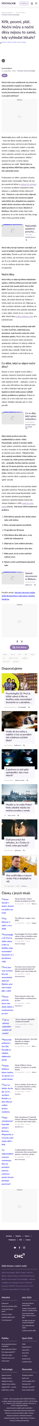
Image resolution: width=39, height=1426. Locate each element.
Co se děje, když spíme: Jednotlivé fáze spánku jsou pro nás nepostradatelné (31, 416)
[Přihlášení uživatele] (32, 3)
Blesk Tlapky (20, 1272)
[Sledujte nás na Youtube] (15, 1247)
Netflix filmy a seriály (8, 1390)
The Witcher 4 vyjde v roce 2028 (25, 919)
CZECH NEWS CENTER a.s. (27, 1399)
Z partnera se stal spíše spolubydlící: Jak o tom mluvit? (17, 772)
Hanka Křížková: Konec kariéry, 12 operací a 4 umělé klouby (25, 1067)
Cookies (31, 1413)
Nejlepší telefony (7, 1378)
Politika (5, 1338)
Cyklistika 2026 (27, 1362)
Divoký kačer (5, 1361)
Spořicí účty (25, 1378)
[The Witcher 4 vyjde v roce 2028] (8, 924)
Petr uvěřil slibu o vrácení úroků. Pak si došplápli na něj (18, 878)
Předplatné (12, 1240)
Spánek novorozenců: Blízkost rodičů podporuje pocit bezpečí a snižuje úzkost (31, 576)
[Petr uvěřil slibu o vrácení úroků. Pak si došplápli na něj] (19, 865)
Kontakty (9, 1236)
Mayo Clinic (18, 596)
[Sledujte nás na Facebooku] (19, 1247)
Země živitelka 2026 (28, 1390)
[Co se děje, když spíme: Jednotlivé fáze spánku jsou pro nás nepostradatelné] (13, 421)
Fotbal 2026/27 (27, 1347)
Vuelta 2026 (25, 1289)
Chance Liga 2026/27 (12, 1289)
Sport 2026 (27, 1338)
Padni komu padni (7, 1355)
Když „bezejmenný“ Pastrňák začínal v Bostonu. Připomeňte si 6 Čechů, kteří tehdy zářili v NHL (26, 1119)
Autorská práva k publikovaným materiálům (19, 1408)
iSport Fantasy (13, 1276)
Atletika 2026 (26, 1359)
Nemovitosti (12, 1279)
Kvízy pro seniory (7, 1314)
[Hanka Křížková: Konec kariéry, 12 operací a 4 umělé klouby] (8, 1072)
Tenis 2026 (25, 1353)
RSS (20, 1240)
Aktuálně (6, 1298)
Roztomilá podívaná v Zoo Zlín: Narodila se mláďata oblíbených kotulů (26, 1041)
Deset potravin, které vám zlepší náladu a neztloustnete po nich (25, 998)
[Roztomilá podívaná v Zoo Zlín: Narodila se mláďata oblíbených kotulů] (8, 1050)
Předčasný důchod (27, 1375)
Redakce (18, 1236)
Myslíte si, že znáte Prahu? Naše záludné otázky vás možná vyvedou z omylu (19, 808)
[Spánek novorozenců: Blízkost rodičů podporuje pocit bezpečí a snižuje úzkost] (13, 579)
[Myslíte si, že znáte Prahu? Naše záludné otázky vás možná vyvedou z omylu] (19, 794)
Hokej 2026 (25, 1350)
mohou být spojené (28, 184)
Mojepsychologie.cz (7, 12)
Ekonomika (27, 1369)
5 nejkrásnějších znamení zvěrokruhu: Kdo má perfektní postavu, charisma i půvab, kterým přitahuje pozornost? (26, 1152)
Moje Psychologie (8, 1272)
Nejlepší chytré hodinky (9, 1384)
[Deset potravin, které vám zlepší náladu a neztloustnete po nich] (8, 1005)
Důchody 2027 (26, 1384)
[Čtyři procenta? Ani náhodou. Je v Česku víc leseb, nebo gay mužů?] (19, 829)
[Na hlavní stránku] (9, 3)
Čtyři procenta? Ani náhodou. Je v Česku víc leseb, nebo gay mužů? (17, 843)
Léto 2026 (27, 1298)
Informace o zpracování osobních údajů (16, 1413)
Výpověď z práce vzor (8, 1358)
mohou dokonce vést (24, 316)
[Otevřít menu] (36, 3)
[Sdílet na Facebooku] (17, 641)
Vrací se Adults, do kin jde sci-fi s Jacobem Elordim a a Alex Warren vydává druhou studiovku (26, 1087)
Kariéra (28, 1240)
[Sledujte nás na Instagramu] (24, 1247)
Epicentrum (5, 1303)
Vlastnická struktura (26, 1415)
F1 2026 (24, 1356)
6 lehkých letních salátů (29, 1330)
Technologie (7, 1369)
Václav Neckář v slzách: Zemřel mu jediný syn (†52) (25, 900)
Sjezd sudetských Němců (9, 1349)
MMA (23, 1344)
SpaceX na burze (6, 1375)
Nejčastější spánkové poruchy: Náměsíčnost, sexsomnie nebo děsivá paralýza (31, 229)
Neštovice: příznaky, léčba (9, 1306)
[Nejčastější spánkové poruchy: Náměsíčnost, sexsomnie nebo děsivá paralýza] (13, 232)
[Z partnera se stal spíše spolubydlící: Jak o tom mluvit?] (19, 759)
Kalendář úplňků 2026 (8, 1317)
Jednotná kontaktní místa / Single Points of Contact (19, 1418)
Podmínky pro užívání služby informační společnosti (19, 1410)
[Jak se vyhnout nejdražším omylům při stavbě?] (8, 1026)
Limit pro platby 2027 (28, 1381)
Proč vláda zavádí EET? (8, 1352)
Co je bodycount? (7, 1320)
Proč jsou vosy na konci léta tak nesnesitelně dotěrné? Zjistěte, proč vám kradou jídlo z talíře (26, 969)
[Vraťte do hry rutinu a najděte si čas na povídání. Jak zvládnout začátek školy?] (19, 721)
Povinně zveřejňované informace (19, 1420)
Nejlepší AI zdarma (7, 1381)
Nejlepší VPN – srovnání (9, 1387)
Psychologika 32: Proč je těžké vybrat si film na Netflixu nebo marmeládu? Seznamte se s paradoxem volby (19, 698)
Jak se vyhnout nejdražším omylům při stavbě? (25, 1020)
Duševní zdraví (20, 12)
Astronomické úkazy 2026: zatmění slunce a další (29, 1315)
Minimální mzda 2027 (28, 1387)
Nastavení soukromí (13, 1415)
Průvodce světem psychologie (10, 15)
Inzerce (27, 1236)
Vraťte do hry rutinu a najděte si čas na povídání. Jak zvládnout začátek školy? (19, 736)
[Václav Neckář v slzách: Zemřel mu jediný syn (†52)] (8, 906)
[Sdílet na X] (22, 641)
